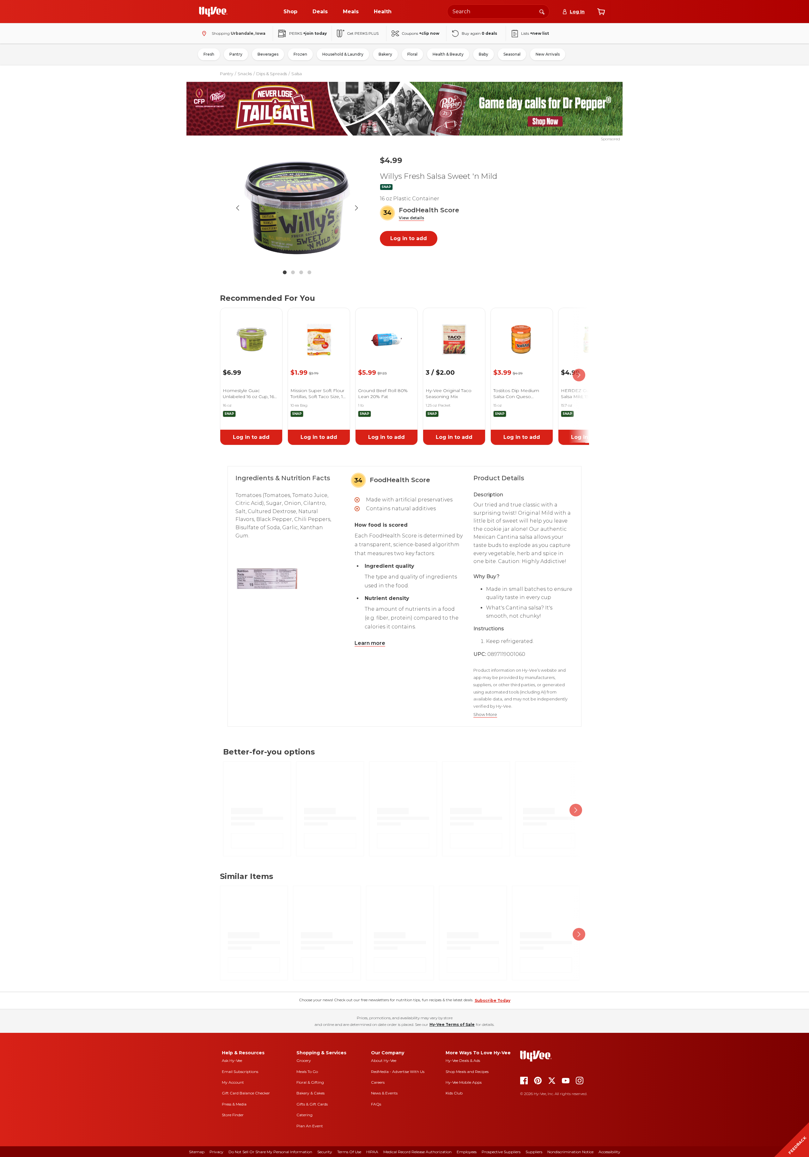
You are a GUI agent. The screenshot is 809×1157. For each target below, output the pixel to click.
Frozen (300, 54)
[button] (411, 218)
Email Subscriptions (240, 1071)
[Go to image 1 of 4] (285, 272)
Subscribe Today (492, 1000)
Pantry (235, 54)
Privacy (216, 1151)
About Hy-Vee (383, 1060)
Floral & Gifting (310, 1082)
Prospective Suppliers (501, 1151)
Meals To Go (307, 1071)
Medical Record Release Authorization (417, 1151)
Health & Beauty (448, 54)
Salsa (296, 73)
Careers (378, 1082)
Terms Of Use (349, 1151)
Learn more (370, 643)
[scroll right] (579, 375)
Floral (412, 54)
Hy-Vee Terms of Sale (452, 1024)
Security (324, 1151)
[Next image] (356, 208)
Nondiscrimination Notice (570, 1151)
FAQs (376, 1104)
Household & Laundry (342, 54)
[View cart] (601, 11)
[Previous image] (237, 208)
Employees (467, 1151)
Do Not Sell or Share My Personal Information (270, 1151)
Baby (483, 54)
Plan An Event (309, 1126)
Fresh (209, 54)
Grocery (303, 1060)
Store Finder (233, 1114)
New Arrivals (548, 54)
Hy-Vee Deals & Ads (463, 1060)
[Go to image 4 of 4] (309, 272)
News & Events (384, 1093)
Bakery (385, 54)
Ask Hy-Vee (232, 1060)
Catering (304, 1114)
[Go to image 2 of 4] (293, 272)
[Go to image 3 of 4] (301, 272)
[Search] (542, 11)
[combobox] (498, 11)
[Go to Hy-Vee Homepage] (213, 12)
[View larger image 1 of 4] (297, 208)
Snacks (245, 73)
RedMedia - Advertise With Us (397, 1071)
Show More (485, 714)
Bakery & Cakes (310, 1093)
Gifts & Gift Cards (312, 1104)
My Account (233, 1082)
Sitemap (196, 1151)
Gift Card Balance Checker (246, 1093)
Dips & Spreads (271, 73)
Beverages (268, 54)
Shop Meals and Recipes (467, 1071)
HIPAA (372, 1151)
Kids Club (454, 1093)
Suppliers (534, 1151)
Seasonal (511, 54)
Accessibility (609, 1151)
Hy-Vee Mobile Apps (464, 1082)
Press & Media (234, 1104)
